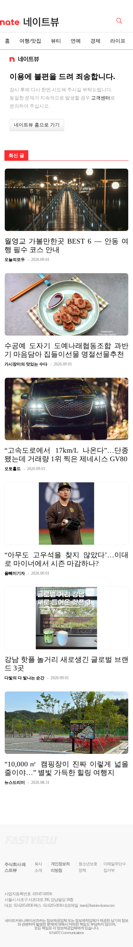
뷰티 (56, 41)
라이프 (117, 41)
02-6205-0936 (23, 905)
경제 (95, 41)
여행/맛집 (30, 41)
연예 (76, 41)
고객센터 (100, 97)
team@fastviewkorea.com (97, 905)
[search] (120, 20)
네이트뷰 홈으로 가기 (37, 124)
